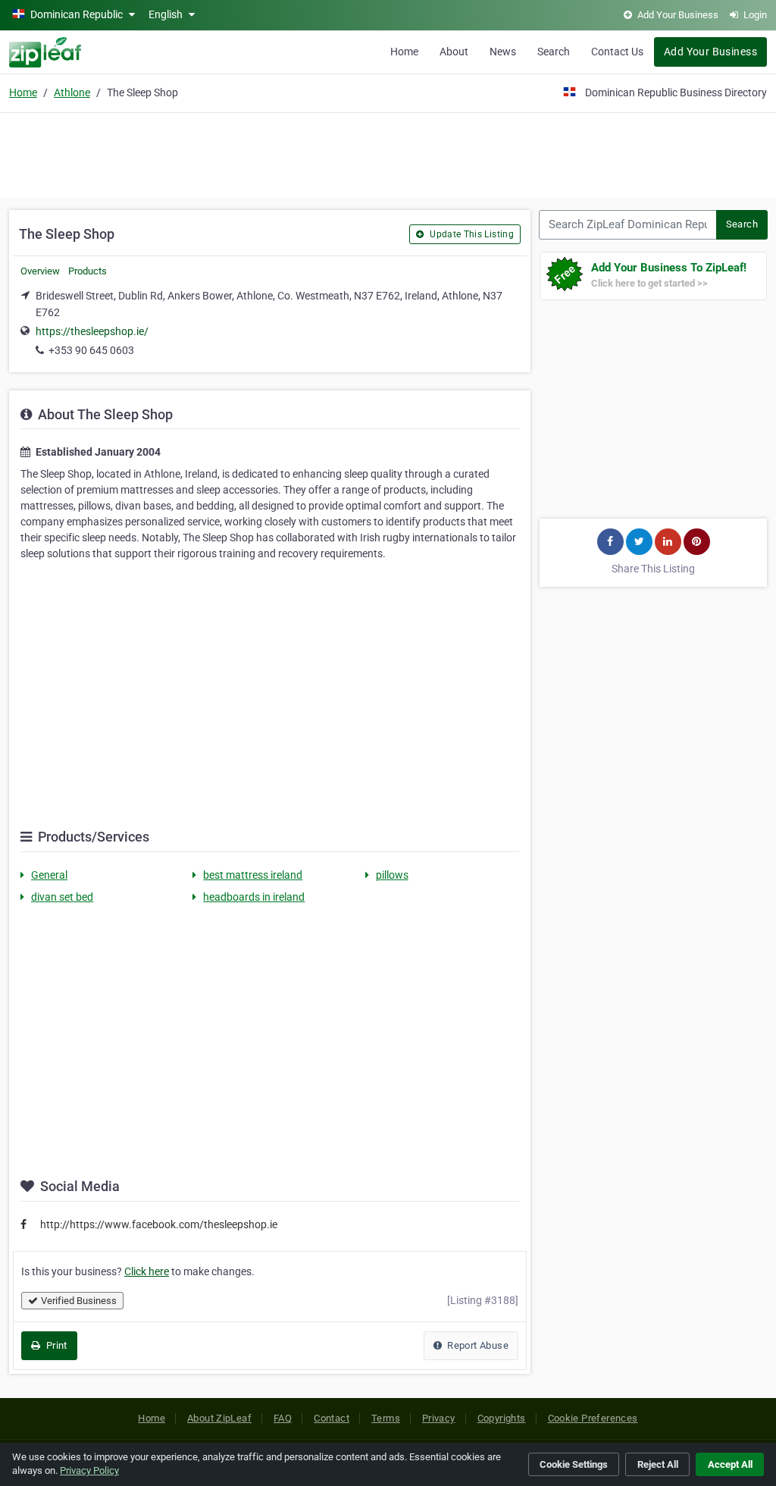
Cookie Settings (574, 1464)
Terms (385, 1418)
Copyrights (501, 1418)
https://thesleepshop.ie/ (92, 331)
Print (55, 1345)
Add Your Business (710, 51)
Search (553, 51)
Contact (331, 1418)
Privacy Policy (89, 1470)
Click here (146, 1271)
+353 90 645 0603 (91, 350)
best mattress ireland (252, 875)
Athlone (72, 92)
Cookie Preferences (593, 1418)
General (49, 875)
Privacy (438, 1418)
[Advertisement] (388, 153)
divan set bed (62, 897)
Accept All (730, 1464)
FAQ (283, 1418)
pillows (392, 875)
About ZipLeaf (219, 1418)
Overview (40, 271)
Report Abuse (476, 1345)
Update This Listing (470, 234)
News (503, 51)
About (454, 51)
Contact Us (617, 51)
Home (404, 51)
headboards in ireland (254, 897)
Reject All (657, 1464)
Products (87, 271)
